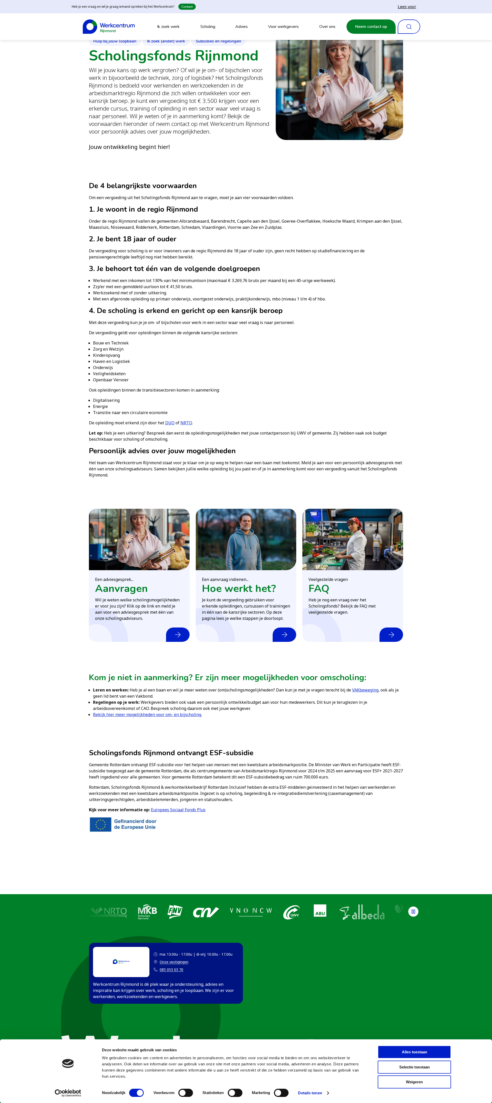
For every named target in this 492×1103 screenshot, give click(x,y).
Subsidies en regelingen (218, 41)
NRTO (186, 423)
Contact (187, 7)
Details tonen (310, 1093)
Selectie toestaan (414, 1067)
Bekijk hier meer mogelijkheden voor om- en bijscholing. (147, 714)
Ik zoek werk (168, 26)
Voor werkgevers (283, 26)
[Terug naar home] (109, 26)
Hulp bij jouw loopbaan (114, 41)
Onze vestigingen (170, 962)
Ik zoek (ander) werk (166, 41)
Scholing (207, 26)
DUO (170, 423)
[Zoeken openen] (409, 26)
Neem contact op (371, 26)
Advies (241, 26)
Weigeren (414, 1082)
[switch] (185, 1093)
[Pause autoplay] (413, 911)
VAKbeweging (365, 690)
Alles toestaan (414, 1052)
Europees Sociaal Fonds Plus (178, 810)
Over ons (327, 26)
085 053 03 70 (171, 969)
